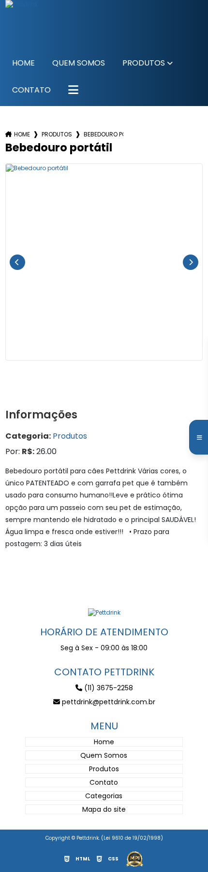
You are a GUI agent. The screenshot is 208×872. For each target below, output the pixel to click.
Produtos (143, 62)
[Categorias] (73, 90)
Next (190, 262)
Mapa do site (104, 809)
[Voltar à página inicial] (104, 24)
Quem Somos (78, 62)
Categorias (103, 796)
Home (23, 62)
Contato (31, 89)
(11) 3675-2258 (107, 688)
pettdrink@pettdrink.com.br (107, 702)
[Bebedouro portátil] (104, 262)
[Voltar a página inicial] (104, 612)
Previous (17, 262)
